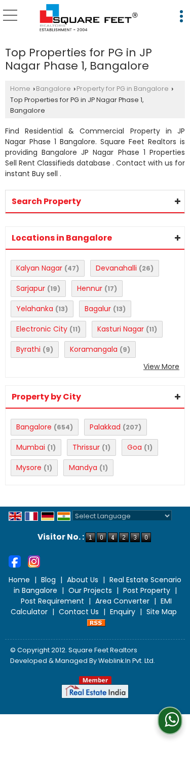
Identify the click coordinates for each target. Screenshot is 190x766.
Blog (48, 580)
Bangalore (53, 88)
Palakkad (105, 427)
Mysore (29, 467)
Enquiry (122, 612)
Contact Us (79, 612)
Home (20, 88)
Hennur (89, 288)
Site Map (161, 612)
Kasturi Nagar (120, 329)
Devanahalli (116, 268)
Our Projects (90, 590)
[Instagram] (34, 560)
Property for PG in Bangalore (123, 88)
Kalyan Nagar (39, 268)
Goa (134, 447)
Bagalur (98, 309)
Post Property (146, 590)
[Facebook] (15, 560)
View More (161, 366)
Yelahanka (34, 309)
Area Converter (122, 601)
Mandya (83, 467)
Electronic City (41, 329)
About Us (82, 580)
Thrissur (86, 447)
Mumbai (30, 447)
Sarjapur (30, 288)
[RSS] (96, 622)
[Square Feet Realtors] (89, 18)
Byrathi (28, 349)
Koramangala (94, 349)
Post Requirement (52, 601)
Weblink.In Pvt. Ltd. (126, 660)
